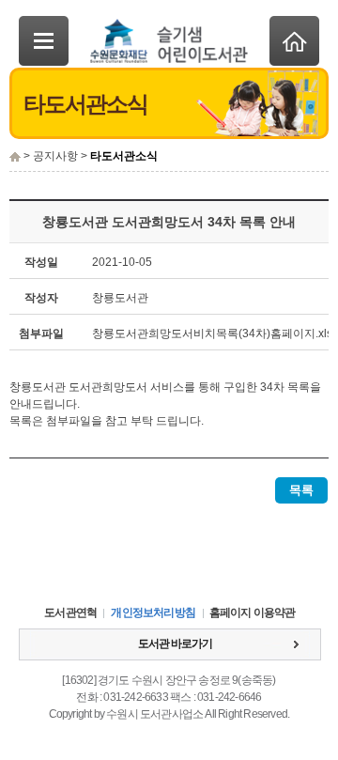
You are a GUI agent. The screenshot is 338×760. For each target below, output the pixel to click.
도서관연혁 (70, 612)
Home (294, 41)
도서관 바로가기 (175, 643)
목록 (301, 490)
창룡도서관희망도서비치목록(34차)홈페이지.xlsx (215, 333)
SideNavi (44, 41)
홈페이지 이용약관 (252, 612)
